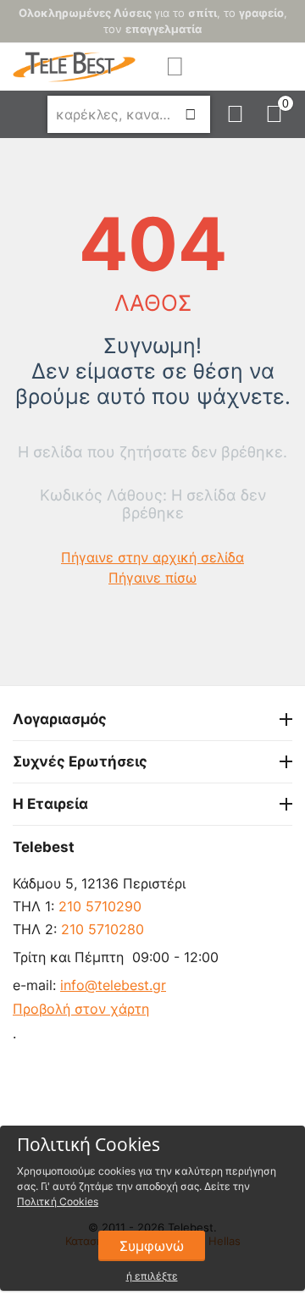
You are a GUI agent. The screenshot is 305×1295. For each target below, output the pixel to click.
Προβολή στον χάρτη (81, 1008)
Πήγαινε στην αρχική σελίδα (152, 557)
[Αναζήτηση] (190, 114)
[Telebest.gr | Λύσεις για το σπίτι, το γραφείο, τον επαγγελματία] (74, 65)
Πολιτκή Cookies (57, 1201)
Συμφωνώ (151, 1245)
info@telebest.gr (113, 985)
